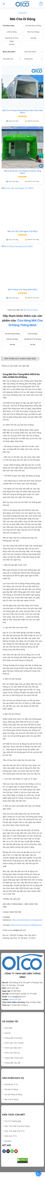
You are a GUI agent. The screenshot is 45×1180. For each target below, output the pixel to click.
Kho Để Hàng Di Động (33, 26)
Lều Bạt (11, 44)
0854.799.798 (15, 999)
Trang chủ (22, 13)
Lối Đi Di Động (12, 32)
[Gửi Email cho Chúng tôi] (8, 1151)
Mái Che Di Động (33, 32)
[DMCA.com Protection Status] (22, 1160)
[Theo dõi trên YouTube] (16, 1151)
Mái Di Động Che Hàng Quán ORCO (22, 289)
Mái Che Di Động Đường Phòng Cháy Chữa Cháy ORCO (22, 111)
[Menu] (4, 3)
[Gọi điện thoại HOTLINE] (12, 1151)
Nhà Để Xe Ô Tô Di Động (11, 38)
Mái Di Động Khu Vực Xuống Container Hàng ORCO (22, 172)
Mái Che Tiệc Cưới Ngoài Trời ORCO (23, 231)
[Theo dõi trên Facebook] (4, 1151)
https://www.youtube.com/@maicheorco (27, 925)
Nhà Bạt (33, 38)
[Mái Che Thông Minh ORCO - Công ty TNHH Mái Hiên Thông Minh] (22, 4)
